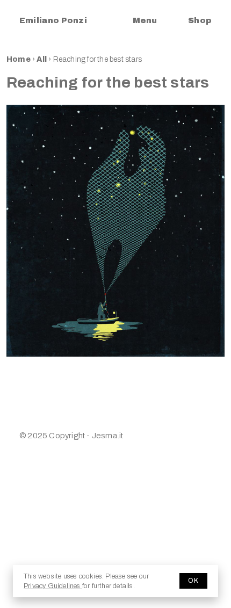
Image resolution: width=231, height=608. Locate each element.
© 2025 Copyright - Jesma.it (71, 435)
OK (193, 580)
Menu (145, 20)
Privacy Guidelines (53, 586)
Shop (200, 20)
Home (18, 59)
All (42, 59)
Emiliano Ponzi (53, 20)
